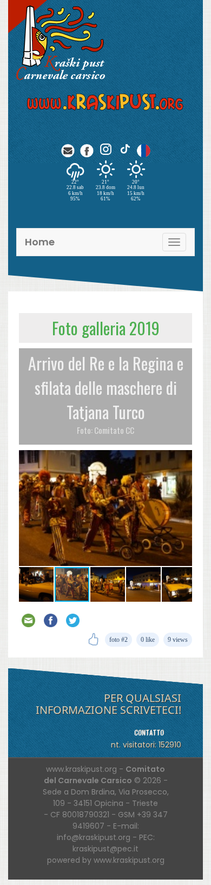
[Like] (93, 639)
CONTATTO (149, 732)
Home (40, 242)
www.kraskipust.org (129, 860)
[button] (182, 459)
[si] (143, 149)
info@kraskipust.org (93, 837)
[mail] (68, 149)
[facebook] (87, 149)
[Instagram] (106, 149)
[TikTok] (124, 149)
